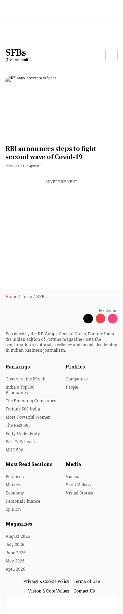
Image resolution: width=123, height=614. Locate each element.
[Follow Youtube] (100, 318)
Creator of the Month (25, 378)
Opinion (13, 509)
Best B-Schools (20, 441)
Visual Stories (79, 493)
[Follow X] (88, 318)
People (72, 387)
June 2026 (15, 552)
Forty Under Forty (22, 433)
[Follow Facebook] (76, 318)
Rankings (17, 366)
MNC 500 (14, 449)
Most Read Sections (28, 464)
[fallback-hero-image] (61, 107)
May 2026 (14, 560)
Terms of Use (86, 581)
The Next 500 (18, 425)
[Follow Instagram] (113, 318)
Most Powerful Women (28, 417)
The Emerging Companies (30, 400)
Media (73, 464)
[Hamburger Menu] (113, 32)
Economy (14, 493)
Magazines (18, 523)
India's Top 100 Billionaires (20, 389)
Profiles (75, 366)
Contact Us (84, 591)
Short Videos (78, 484)
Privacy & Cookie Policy (46, 581)
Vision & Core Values (48, 591)
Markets (13, 484)
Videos (72, 476)
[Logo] (21, 32)
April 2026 (15, 569)
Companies (77, 378)
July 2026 (14, 544)
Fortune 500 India (22, 408)
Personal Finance (22, 501)
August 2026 (17, 536)
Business (14, 476)
